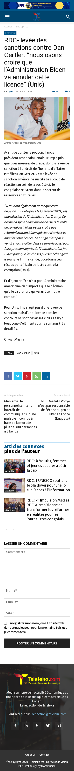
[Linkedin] (46, 376)
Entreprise (22, 26)
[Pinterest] (27, 376)
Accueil (8, 26)
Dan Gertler (23, 352)
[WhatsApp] (36, 376)
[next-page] (13, 529)
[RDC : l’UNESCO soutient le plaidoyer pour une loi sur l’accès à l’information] (14, 485)
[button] (7, 16)
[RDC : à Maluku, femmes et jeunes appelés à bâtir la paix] (14, 466)
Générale (10, 510)
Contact (44, 754)
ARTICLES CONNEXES (24, 446)
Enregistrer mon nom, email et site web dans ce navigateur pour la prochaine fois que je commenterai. (35, 627)
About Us (30, 754)
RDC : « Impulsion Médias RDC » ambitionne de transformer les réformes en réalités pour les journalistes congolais (48, 509)
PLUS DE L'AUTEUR (22, 451)
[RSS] (37, 726)
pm (11, 91)
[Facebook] (8, 376)
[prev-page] (6, 529)
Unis (36, 352)
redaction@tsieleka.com (49, 714)
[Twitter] (18, 376)
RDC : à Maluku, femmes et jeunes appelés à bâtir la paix (47, 466)
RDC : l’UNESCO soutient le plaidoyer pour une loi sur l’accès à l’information (48, 485)
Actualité (9, 471)
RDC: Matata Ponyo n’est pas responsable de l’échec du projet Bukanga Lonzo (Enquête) (54, 409)
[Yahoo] (59, 726)
